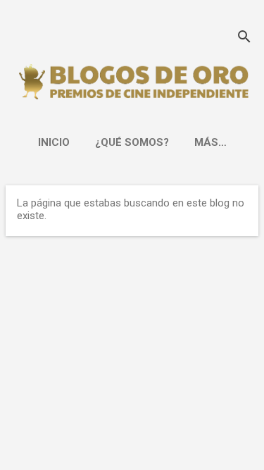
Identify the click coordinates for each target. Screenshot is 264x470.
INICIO (54, 142)
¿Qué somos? (132, 142)
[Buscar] (244, 38)
